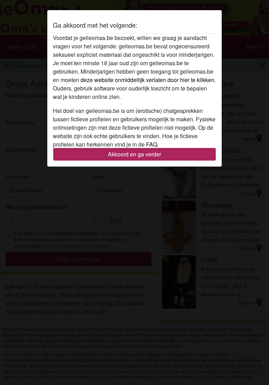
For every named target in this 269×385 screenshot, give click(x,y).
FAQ (151, 144)
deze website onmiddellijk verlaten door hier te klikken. (148, 80)
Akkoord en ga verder (134, 154)
